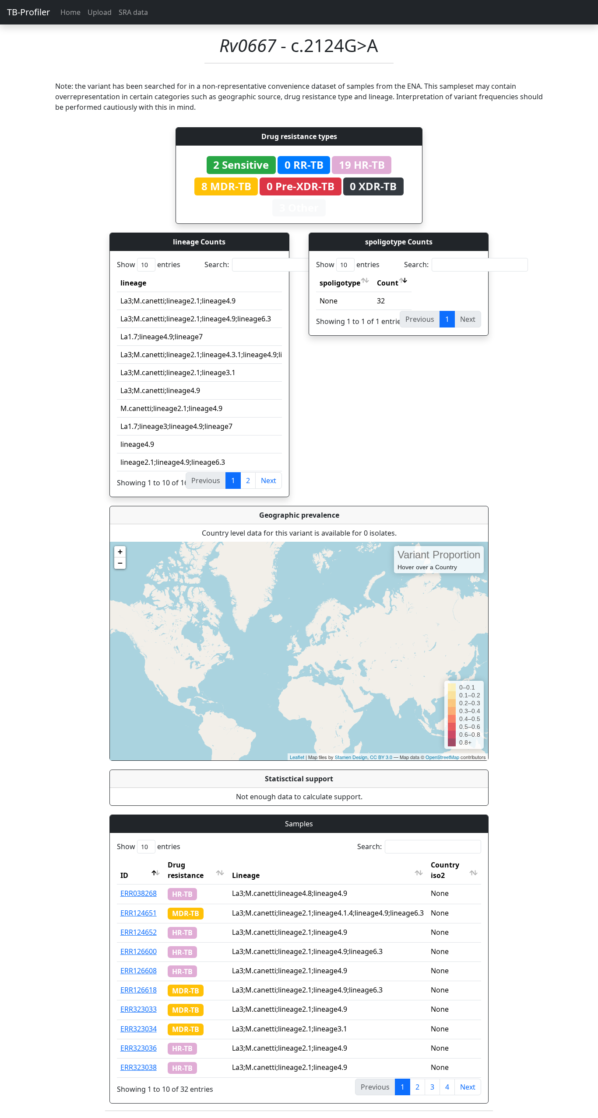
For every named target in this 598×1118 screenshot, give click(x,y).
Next (268, 480)
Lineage (246, 875)
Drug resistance (186, 870)
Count (387, 283)
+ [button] (120, 551)
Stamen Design (351, 756)
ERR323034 (138, 1029)
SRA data (133, 12)
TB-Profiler (28, 12)
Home (70, 12)
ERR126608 (138, 970)
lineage (133, 283)
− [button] (120, 563)
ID (124, 875)
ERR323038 (138, 1067)
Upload (100, 12)
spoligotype (340, 283)
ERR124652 (138, 932)
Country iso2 (445, 870)
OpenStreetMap (442, 756)
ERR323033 (138, 1009)
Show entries (148, 264)
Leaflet (297, 756)
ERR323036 (138, 1048)
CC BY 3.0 (381, 756)
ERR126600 (138, 951)
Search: (216, 264)
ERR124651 (138, 913)
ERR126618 (138, 990)
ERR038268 (138, 893)
